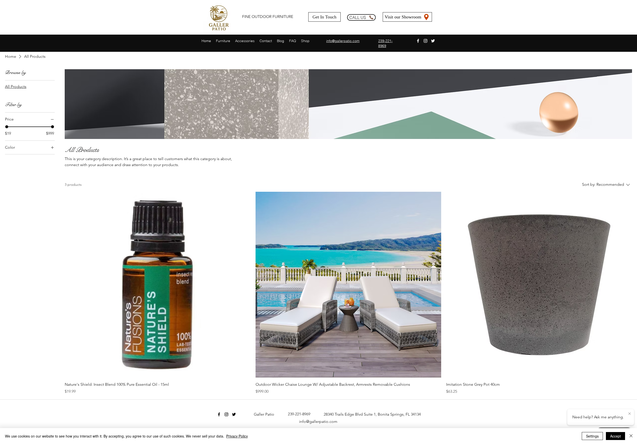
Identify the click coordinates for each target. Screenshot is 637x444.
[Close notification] (630, 414)
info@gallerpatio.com (318, 421)
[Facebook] (418, 40)
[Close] (631, 436)
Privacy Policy (237, 436)
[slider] (7, 127)
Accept (615, 436)
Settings (592, 436)
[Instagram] (425, 40)
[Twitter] (432, 40)
